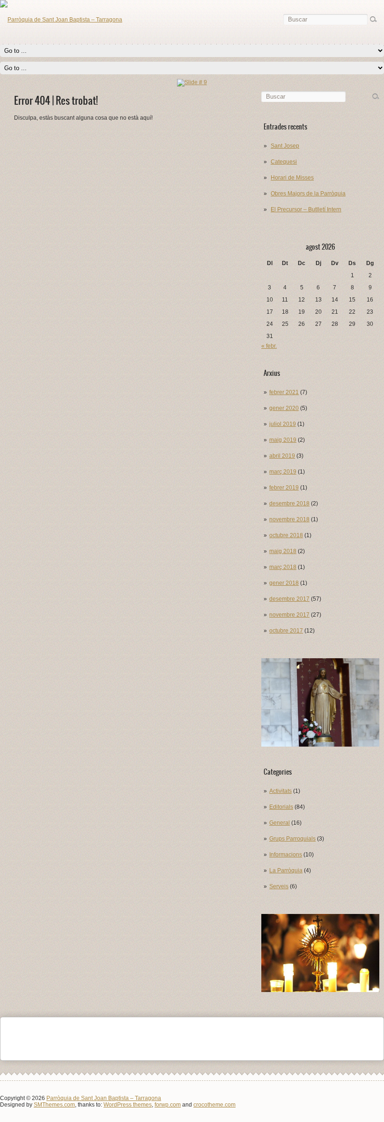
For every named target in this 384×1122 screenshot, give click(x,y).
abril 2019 (282, 456)
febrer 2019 (284, 487)
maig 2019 (282, 440)
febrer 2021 (284, 392)
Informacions (285, 854)
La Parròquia (286, 870)
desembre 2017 (289, 599)
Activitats (280, 791)
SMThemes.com (54, 1104)
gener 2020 (284, 408)
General (279, 823)
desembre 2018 (289, 503)
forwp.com (168, 1104)
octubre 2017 (286, 630)
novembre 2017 (289, 614)
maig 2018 (282, 551)
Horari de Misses (292, 177)
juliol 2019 (282, 424)
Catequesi (284, 161)
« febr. (269, 346)
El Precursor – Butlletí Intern (306, 209)
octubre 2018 (286, 535)
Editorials (281, 807)
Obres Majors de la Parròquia (308, 193)
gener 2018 (284, 583)
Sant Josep (285, 146)
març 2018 (282, 567)
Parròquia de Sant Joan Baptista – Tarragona (103, 1098)
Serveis (278, 886)
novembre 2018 (289, 519)
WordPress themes (127, 1104)
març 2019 (282, 471)
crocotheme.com (214, 1104)
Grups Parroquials (292, 838)
